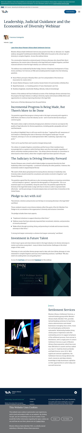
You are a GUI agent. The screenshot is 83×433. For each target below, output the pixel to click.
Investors (32, 404)
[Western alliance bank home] (5, 11)
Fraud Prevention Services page (61, 3)
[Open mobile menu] (79, 11)
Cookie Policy (40, 421)
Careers (32, 401)
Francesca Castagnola (16, 37)
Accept (55, 419)
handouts (38, 260)
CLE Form (21, 260)
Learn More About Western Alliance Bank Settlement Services (30, 48)
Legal (11, 42)
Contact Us (32, 399)
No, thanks (66, 419)
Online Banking (70, 11)
